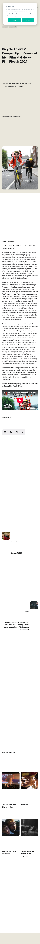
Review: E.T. (25, 805)
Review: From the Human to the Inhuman (27, 853)
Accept (14, 20)
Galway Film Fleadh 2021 (12, 386)
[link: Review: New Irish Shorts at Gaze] (11, 789)
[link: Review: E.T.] (29, 789)
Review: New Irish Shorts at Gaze (9, 806)
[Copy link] (22, 432)
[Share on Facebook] (11, 432)
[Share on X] (5, 432)
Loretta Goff (12, 27)
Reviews (5, 27)
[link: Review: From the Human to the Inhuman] (29, 835)
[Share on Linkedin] (17, 432)
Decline (28, 20)
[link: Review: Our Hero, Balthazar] (11, 835)
